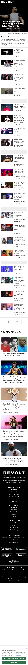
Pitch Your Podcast (14, 496)
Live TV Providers (14, 494)
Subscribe (14, 523)
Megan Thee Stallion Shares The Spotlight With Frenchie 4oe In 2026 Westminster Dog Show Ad (19, 158)
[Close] (26, 648)
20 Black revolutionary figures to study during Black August (14, 354)
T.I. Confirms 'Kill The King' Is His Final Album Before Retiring (19, 184)
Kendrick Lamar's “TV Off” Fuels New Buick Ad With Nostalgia (19, 141)
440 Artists (14, 501)
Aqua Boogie (7, 28)
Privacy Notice (14, 577)
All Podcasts (14, 492)
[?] (7, 52)
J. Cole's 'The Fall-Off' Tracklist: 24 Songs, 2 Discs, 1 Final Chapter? (19, 106)
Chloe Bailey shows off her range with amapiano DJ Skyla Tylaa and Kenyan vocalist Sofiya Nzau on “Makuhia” (14, 406)
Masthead (14, 509)
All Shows (14, 489)
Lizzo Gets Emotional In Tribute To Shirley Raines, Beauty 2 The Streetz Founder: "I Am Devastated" (20, 307)
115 (12, 322)
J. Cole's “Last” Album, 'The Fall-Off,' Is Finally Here (19, 90)
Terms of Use (5, 577)
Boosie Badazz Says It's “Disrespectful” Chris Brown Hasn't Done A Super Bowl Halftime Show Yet (19, 196)
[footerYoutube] (23, 570)
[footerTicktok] (8, 570)
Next (17, 322)
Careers (14, 516)
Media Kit (14, 514)
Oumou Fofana (8, 412)
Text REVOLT (14, 527)
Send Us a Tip (14, 512)
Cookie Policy (22, 577)
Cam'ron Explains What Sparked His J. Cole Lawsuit (19, 130)
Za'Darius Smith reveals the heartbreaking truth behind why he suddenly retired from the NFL (14, 460)
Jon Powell (7, 358)
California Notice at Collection (14, 578)
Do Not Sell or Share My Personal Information (14, 658)
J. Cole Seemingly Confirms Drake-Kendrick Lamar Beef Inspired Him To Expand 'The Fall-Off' (20, 280)
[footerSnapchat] (12, 570)
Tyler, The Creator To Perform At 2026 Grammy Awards (19, 268)
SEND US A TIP (14, 542)
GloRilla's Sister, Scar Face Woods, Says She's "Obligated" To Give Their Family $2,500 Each (20, 77)
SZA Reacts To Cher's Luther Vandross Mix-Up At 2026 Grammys (19, 252)
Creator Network (14, 499)
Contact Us (14, 525)
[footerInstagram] (4, 570)
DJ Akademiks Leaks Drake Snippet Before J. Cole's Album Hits (19, 51)
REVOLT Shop (14, 530)
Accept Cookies (14, 662)
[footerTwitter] (20, 570)
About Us (14, 507)
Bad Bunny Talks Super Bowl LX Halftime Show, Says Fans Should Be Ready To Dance (19, 63)
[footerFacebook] (16, 570)
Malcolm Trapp (20, 83)
